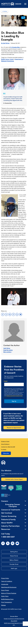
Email (5, 381)
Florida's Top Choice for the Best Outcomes (14, 618)
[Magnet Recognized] (19, 488)
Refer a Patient (14, 560)
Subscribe (6, 453)
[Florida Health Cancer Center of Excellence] (11, 488)
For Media (3, 449)
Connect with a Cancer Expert (14, 479)
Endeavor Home (5, 441)
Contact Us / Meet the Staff (8, 446)
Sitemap (3, 605)
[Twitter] (8, 543)
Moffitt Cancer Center (7, 59)
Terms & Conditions (6, 581)
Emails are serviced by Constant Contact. (14, 395)
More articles (7, 352)
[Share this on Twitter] (6, 314)
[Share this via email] (20, 314)
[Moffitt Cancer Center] (7, 4)
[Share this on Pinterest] (13, 314)
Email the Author (8, 350)
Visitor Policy (4, 596)
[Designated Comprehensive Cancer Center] (3, 488)
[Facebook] (3, 543)
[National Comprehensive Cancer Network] (5, 496)
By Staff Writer (5, 43)
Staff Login (14, 568)
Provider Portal (14, 564)
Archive (5, 11)
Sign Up (14, 401)
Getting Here (14, 551)
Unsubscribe (4, 584)
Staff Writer (6, 348)
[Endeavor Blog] (18, 4)
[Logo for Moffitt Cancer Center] (14, 463)
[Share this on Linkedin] (9, 314)
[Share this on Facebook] (2, 314)
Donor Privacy (5, 590)
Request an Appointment (14, 427)
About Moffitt (14, 621)
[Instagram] (12, 543)
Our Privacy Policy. (7, 397)
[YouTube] (17, 543)
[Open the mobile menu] (25, 3)
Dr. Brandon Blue (15, 47)
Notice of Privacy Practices (8, 593)
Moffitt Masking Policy (7, 599)
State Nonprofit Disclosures (8, 587)
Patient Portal (14, 556)
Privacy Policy (5, 578)
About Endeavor (5, 444)
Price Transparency (6, 602)
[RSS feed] (17, 314)
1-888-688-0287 (8, 537)
